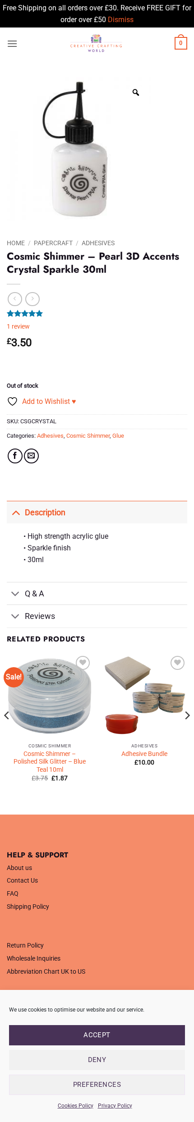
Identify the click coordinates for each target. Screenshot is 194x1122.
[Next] (186, 733)
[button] (12, 43)
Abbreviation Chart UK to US (46, 971)
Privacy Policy (115, 1106)
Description (45, 512)
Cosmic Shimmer (88, 435)
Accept (97, 1035)
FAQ (12, 894)
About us (19, 868)
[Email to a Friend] (31, 456)
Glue (118, 435)
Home (16, 243)
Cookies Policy (75, 1106)
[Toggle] (15, 512)
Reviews (40, 616)
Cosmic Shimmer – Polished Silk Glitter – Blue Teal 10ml (50, 761)
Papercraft (53, 243)
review (18, 326)
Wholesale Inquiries (33, 958)
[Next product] (15, 299)
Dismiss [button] (121, 19)
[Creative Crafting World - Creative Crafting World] (96, 43)
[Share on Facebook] (15, 456)
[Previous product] (32, 299)
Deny (97, 1060)
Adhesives (98, 243)
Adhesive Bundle (144, 753)
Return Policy (25, 945)
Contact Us (22, 880)
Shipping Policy (28, 907)
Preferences (97, 1085)
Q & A (34, 593)
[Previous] (7, 733)
